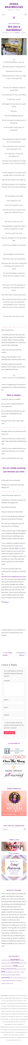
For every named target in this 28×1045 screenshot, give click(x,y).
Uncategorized (14, 23)
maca (6, 972)
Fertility (9, 966)
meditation (10, 972)
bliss (9, 960)
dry (2, 966)
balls (7, 960)
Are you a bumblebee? (14, 28)
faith (6, 966)
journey (18, 968)
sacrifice (3, 974)
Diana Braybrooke (14, 5)
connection (15, 963)
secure (6, 974)
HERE (16, 548)
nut (20, 972)
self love (13, 974)
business (15, 959)
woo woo (11, 983)
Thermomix (19, 980)
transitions (3, 983)
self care (10, 974)
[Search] (24, 829)
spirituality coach (13, 977)
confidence (8, 963)
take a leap (6, 980)
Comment (7, 680)
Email (6, 707)
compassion (3, 963)
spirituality (5, 977)
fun (12, 966)
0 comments (16, 32)
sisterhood (18, 974)
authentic (3, 960)
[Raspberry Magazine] (14, 850)
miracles (14, 972)
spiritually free (21, 977)
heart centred (5, 969)
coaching (22, 960)
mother (18, 972)
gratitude (22, 966)
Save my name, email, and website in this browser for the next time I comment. (14, 725)
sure (2, 980)
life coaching (23, 968)
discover (22, 963)
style (25, 977)
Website (6, 715)
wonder (7, 983)
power (23, 972)
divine (25, 963)
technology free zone (12, 980)
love (3, 971)
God (15, 965)
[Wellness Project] (14, 880)
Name (6, 700)
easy (4, 966)
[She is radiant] (14, 853)
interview (13, 969)
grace (19, 966)
